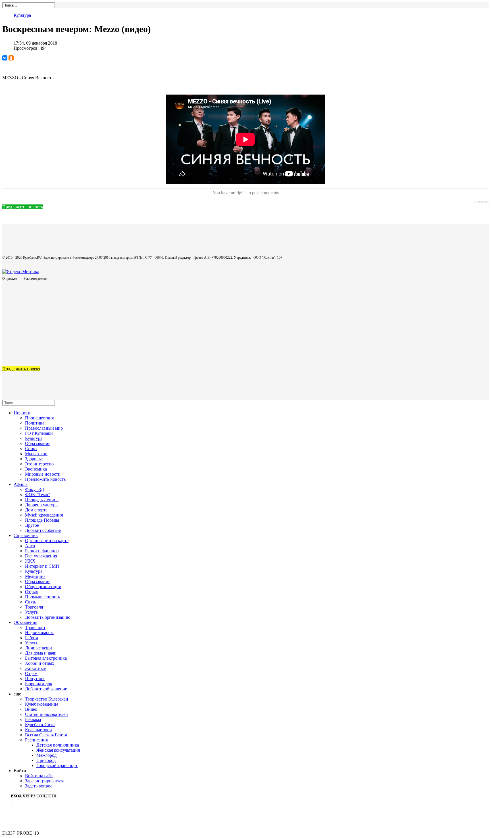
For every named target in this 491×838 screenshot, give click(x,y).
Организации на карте (46, 540)
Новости (22, 412)
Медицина (35, 576)
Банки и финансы (42, 550)
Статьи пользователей (46, 714)
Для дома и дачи (41, 653)
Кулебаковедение (41, 704)
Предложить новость (22, 206)
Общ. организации (43, 586)
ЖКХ (30, 561)
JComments (481, 201)
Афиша (21, 484)
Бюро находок (38, 683)
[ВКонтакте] (4, 57)
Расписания (36, 739)
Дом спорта (36, 509)
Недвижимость (39, 632)
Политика (34, 423)
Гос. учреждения (41, 555)
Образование (37, 443)
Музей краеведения (44, 515)
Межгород (46, 755)
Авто (30, 545)
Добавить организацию (47, 617)
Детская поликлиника (57, 745)
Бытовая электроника (46, 658)
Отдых (31, 591)
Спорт (31, 448)
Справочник (26, 535)
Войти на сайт (39, 775)
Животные (35, 668)
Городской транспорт (57, 765)
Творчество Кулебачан (46, 699)
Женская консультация (58, 750)
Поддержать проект (21, 368)
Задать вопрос (38, 785)
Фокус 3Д (34, 489)
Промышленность (42, 596)
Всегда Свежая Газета (46, 734)
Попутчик (35, 678)
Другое (32, 525)
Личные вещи (38, 647)
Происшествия (39, 417)
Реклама (33, 719)
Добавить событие (43, 530)
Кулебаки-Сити (40, 724)
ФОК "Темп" (37, 494)
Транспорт (35, 627)
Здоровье (34, 458)
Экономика (36, 469)
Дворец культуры (42, 504)
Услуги (32, 612)
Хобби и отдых (39, 663)
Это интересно (39, 463)
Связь (30, 601)
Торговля (34, 607)
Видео (31, 709)
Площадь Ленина (42, 499)
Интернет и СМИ (42, 566)
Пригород (46, 760)
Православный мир (44, 428)
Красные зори (38, 729)
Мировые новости (43, 474)
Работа (31, 637)
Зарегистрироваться (44, 780)
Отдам (31, 673)
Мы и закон (36, 453)
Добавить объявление (46, 688)
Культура (22, 15)
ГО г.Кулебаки (39, 433)
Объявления (25, 622)
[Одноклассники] (11, 57)
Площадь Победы (42, 520)
